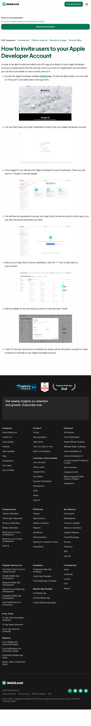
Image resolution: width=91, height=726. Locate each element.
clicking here (46, 76)
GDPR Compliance (39, 694)
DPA (49, 694)
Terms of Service (9, 694)
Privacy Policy (23, 694)
